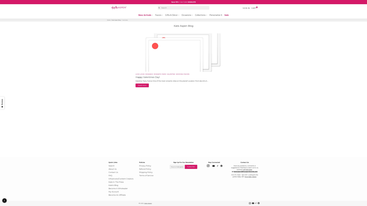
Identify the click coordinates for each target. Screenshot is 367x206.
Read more (142, 85)
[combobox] (183, 8)
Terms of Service (146, 176)
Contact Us (113, 172)
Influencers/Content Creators (121, 179)
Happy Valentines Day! (148, 77)
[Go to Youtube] (213, 166)
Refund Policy (145, 169)
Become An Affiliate (117, 195)
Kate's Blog (113, 185)
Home (108, 20)
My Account (114, 192)
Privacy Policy (145, 166)
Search (111, 166)
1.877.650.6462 (247, 169)
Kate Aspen (148, 203)
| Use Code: (183, 2)
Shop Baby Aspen (250, 176)
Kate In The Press (116, 182)
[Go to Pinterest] (221, 166)
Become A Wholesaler (118, 188)
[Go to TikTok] (218, 166)
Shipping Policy (146, 172)
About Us (113, 169)
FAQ (110, 176)
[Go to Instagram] (208, 166)
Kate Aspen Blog (116, 20)
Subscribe (191, 167)
